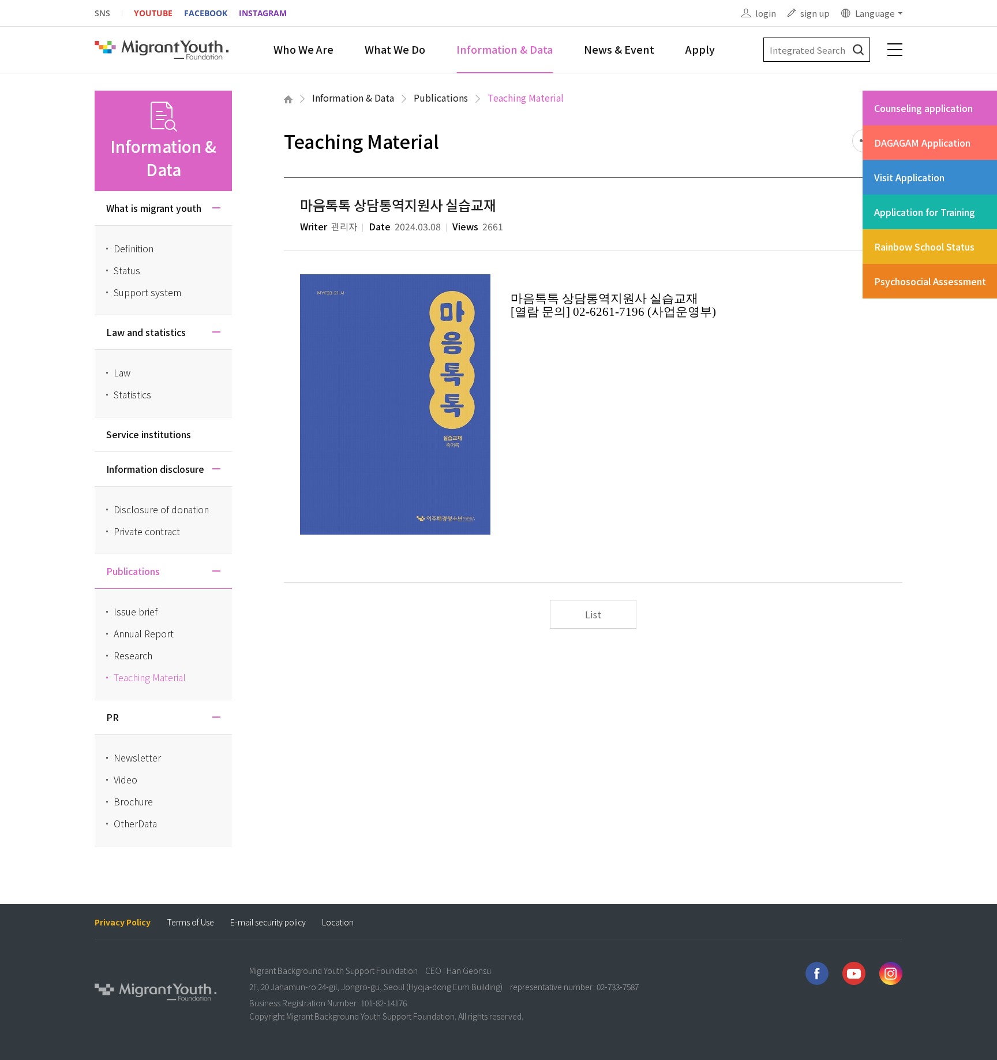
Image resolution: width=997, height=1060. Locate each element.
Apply (700, 49)
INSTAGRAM (263, 13)
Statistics (132, 394)
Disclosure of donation (161, 509)
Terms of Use (190, 922)
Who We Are (303, 49)
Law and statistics (146, 332)
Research (133, 655)
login (765, 13)
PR (112, 717)
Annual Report (144, 633)
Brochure (133, 801)
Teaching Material (526, 97)
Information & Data (504, 49)
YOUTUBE (153, 13)
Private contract (147, 531)
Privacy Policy (123, 922)
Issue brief (136, 611)
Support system (147, 292)
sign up (815, 13)
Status (127, 270)
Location (338, 922)
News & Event (619, 49)
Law (122, 372)
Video (125, 779)
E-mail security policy (268, 922)
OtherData (135, 823)
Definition (133, 248)
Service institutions (148, 434)
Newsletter (137, 757)
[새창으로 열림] (817, 973)
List (593, 614)
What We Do (395, 49)
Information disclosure (155, 469)
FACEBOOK (205, 13)
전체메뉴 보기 (894, 49)
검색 (858, 49)
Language (875, 13)
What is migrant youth (153, 208)
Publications (441, 97)
